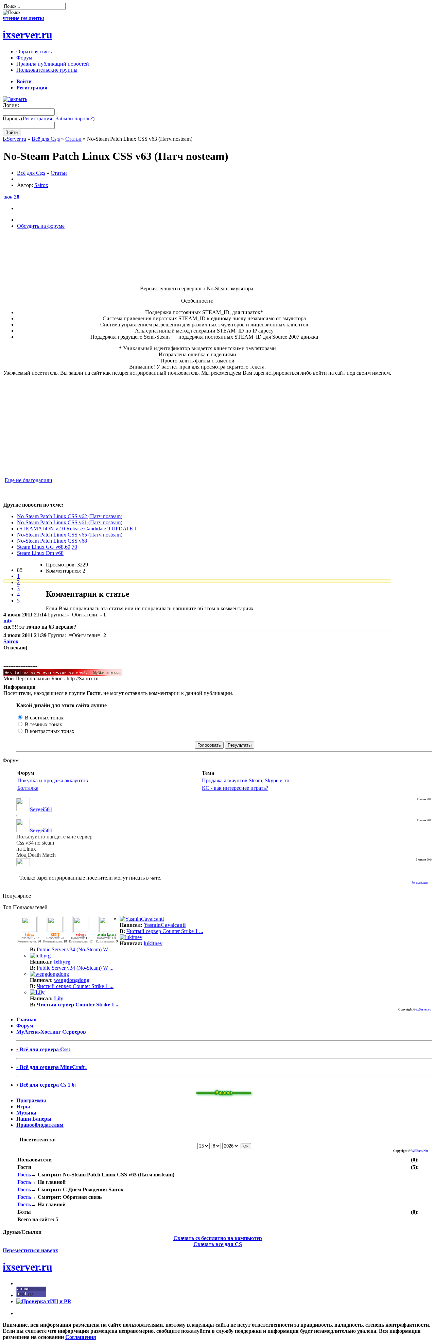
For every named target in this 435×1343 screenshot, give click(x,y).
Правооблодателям (40, 1125)
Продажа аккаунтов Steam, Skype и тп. (246, 780)
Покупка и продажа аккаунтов (52, 780)
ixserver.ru (27, 35)
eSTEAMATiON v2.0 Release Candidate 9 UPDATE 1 (77, 528)
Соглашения (80, 1337)
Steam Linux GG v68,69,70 (47, 547)
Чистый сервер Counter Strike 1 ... (164, 931)
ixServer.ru (14, 139)
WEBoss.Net (419, 1151)
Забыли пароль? (74, 118)
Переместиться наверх (30, 1250)
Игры (23, 1106)
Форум (24, 1025)
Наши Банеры (34, 1119)
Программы (31, 1100)
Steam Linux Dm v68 (40, 553)
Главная (26, 1019)
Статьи (73, 139)
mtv (7, 621)
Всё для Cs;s (46, 139)
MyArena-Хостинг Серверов (51, 1032)
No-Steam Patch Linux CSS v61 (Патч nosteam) (69, 522)
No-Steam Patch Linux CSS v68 (52, 541)
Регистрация (37, 118)
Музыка (26, 1113)
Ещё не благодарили (28, 480)
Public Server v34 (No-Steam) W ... (75, 949)
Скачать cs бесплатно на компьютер (217, 1238)
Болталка (27, 788)
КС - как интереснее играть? (235, 788)
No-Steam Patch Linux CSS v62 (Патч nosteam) (69, 516)
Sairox (41, 185)
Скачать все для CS (217, 1244)
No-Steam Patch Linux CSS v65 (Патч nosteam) (69, 535)
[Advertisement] (197, 269)
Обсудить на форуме (41, 226)
